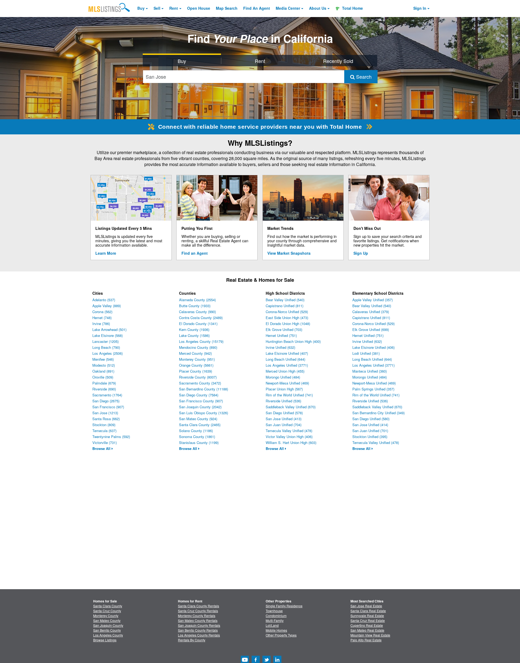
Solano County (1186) (196, 430)
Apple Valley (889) (106, 305)
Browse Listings (104, 640)
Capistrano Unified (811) (284, 305)
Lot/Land (272, 625)
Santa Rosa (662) (106, 418)
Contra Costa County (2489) (201, 317)
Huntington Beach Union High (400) (293, 341)
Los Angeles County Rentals (199, 635)
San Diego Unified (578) (284, 412)
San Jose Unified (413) (283, 418)
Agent (256, 8)
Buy (141, 8)
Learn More (105, 253)
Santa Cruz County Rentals (198, 610)
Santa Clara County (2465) (199, 424)
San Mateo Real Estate (367, 630)
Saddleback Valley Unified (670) (291, 406)
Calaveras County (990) (197, 311)
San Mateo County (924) (198, 418)
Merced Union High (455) (285, 371)
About (317, 8)
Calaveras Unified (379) (370, 311)
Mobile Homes (276, 630)
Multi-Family (275, 620)
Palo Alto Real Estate (366, 640)
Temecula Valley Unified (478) (289, 430)
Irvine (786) (101, 323)
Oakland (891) (103, 371)
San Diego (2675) (105, 400)
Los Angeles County (108, 635)
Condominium (276, 615)
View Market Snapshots (289, 253)
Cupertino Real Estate (366, 625)
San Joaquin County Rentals (199, 625)
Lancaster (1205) (105, 341)
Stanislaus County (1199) (199, 442)
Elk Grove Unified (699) (370, 329)
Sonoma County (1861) (197, 436)
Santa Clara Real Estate (368, 610)
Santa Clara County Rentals (198, 606)
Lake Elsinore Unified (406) (373, 347)
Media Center (288, 8)
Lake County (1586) (194, 335)
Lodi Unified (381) (366, 353)
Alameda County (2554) (197, 299)
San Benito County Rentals (198, 630)
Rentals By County (191, 640)
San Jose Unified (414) (370, 424)
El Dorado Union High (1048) (288, 323)
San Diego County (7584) (198, 394)
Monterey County (105, 615)
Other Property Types (281, 635)
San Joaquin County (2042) (200, 406)
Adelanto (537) (103, 299)
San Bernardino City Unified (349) (378, 412)
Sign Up (360, 253)
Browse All (102, 448)
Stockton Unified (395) (369, 436)
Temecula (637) (104, 430)
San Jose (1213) (105, 412)
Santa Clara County (107, 606)
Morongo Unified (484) (283, 377)
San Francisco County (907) (201, 400)
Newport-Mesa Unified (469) (287, 383)
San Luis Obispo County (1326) (203, 412)
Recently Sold (338, 60)
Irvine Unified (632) (280, 347)
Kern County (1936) (194, 329)
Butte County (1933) (194, 305)
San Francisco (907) (108, 406)
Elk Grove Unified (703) (284, 329)
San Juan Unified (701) (370, 430)
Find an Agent (194, 253)
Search (363, 76)
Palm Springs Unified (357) (373, 389)
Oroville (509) (102, 377)
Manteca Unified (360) (369, 371)
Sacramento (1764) (107, 394)
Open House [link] (198, 8)
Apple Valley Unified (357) (372, 299)
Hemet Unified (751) (281, 335)
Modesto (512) (103, 365)
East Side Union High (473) (287, 317)
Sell (157, 8)
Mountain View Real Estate (370, 635)
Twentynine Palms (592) (111, 436)
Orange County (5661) (196, 365)
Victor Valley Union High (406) (289, 436)
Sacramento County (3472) (200, 383)
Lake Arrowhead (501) (109, 329)
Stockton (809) (103, 424)
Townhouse (274, 610)
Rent (173, 8)
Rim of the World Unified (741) (289, 394)
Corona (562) (102, 311)
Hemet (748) (102, 317)
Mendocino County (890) (198, 347)
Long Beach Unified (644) (285, 359)
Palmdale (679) (104, 383)
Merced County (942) (195, 353)
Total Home (352, 8)
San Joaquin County (108, 625)
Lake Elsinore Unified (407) (287, 353)
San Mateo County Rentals (197, 620)
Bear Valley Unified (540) (285, 299)
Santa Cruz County (107, 610)
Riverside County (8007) (198, 377)
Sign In (419, 8)
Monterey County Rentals (196, 615)
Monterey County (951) (197, 359)
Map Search (227, 8)
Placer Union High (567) (284, 389)
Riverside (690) (104, 389)
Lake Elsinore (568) (107, 335)
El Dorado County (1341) (198, 323)
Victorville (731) (104, 442)
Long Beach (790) (106, 347)
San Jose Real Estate (366, 606)
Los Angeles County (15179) (201, 341)
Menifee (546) (103, 359)
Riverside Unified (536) (283, 400)
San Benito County (107, 630)
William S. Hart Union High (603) (291, 442)
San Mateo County (107, 620)
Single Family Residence (284, 606)
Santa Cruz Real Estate (367, 620)
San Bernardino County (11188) (203, 389)
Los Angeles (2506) (107, 353)
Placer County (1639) (195, 371)
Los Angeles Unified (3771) (287, 365)
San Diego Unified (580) (370, 418)
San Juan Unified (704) (283, 424)
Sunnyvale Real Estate (367, 615)
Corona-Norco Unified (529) (287, 311)
